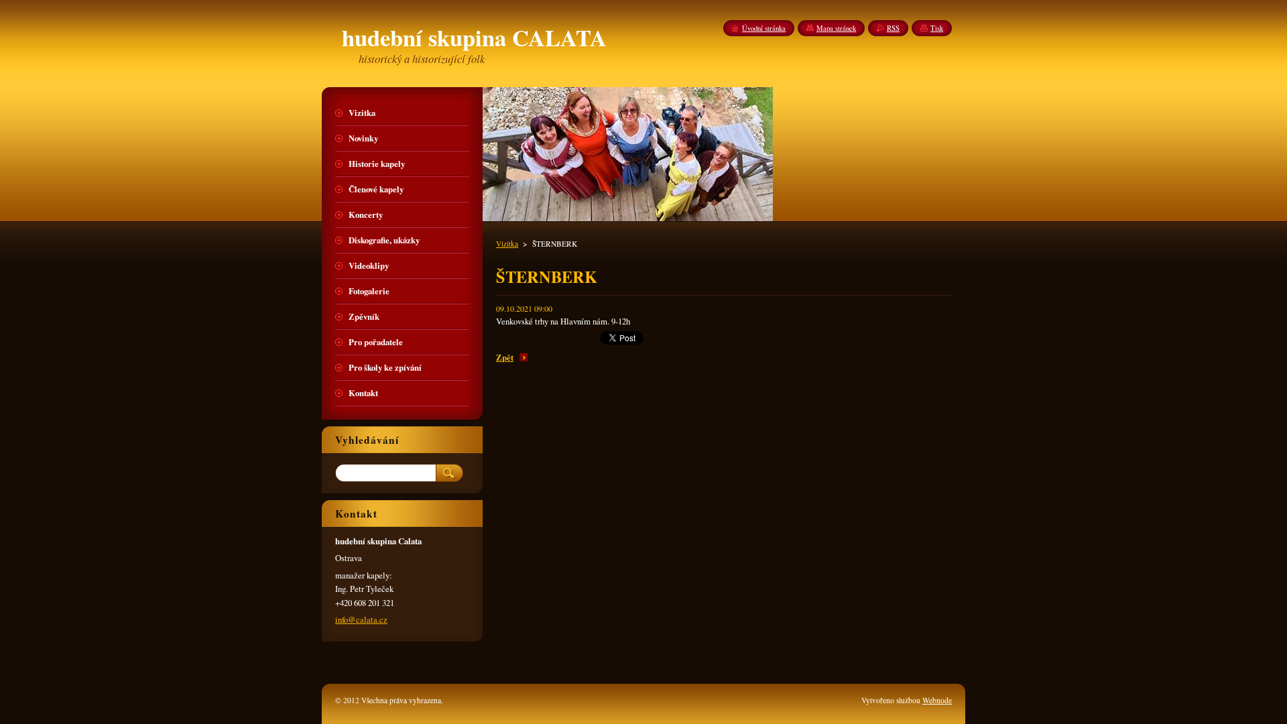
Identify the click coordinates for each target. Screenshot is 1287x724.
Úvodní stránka (764, 28)
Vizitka (507, 244)
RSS (893, 28)
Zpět (504, 357)
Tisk (936, 28)
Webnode (937, 700)
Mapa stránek (836, 28)
